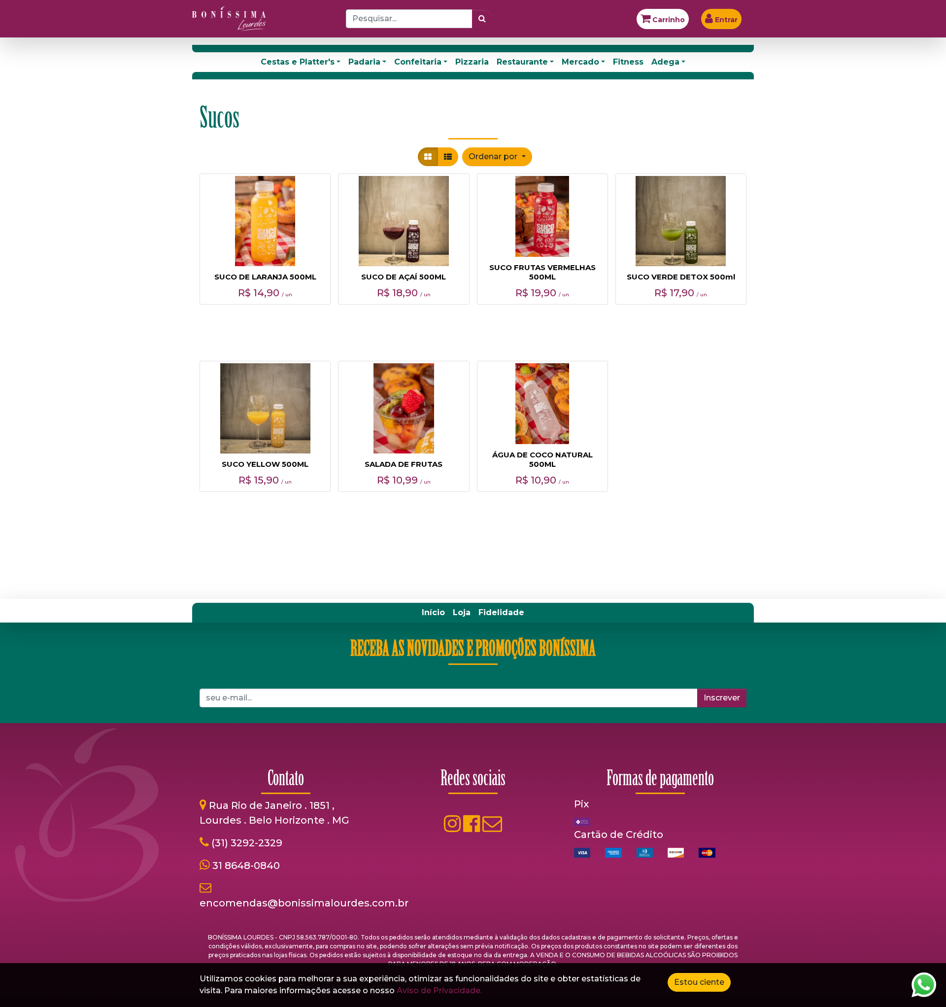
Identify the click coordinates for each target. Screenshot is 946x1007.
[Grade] (428, 156)
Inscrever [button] (722, 697)
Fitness (628, 62)
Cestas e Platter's (298, 62)
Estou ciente (699, 982)
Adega (665, 62)
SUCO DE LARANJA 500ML (265, 276)
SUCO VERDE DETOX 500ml (681, 276)
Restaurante (522, 62)
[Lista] (448, 156)
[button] (497, 156)
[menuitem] (433, 613)
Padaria (364, 62)
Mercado (580, 62)
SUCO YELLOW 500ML (265, 464)
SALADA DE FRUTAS (403, 464)
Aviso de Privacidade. (439, 990)
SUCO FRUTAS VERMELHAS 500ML (542, 272)
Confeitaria (417, 62)
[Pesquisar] (482, 18)
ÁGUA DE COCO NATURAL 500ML (542, 459)
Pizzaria (472, 62)
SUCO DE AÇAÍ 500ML (403, 276)
